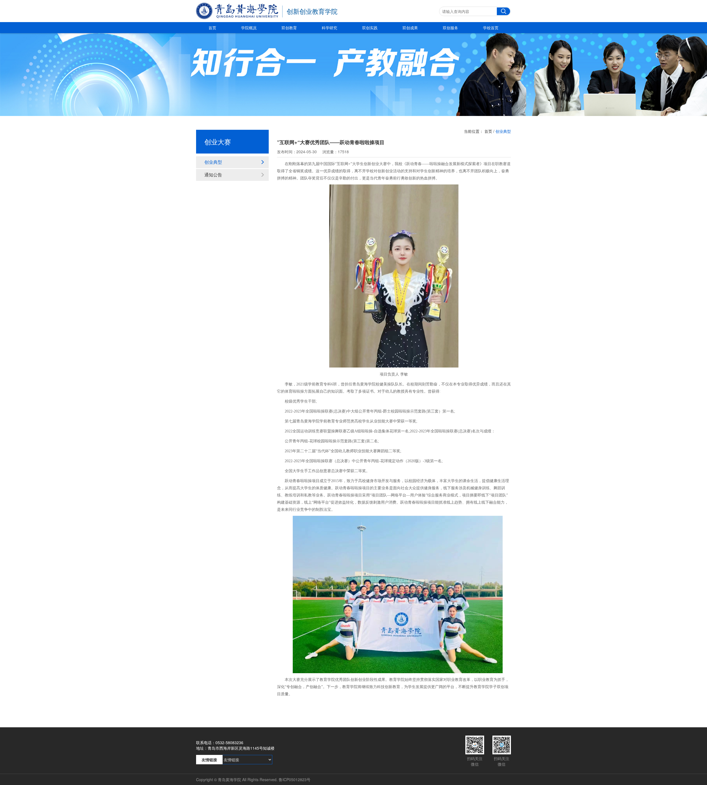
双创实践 (370, 27)
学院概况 (249, 27)
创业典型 (213, 162)
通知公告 (213, 174)
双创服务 (450, 27)
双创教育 (289, 27)
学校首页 (490, 27)
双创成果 (410, 27)
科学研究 (329, 27)
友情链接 (209, 759)
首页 (212, 27)
